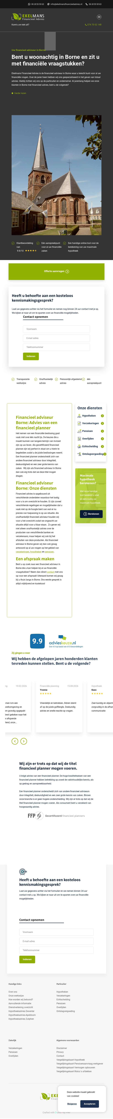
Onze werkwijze (16, 995)
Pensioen (61, 1003)
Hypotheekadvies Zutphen (21, 1019)
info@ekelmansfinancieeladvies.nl (66, 4)
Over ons (13, 992)
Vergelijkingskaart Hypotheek (71, 1059)
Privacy (60, 1052)
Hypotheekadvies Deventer (21, 1011)
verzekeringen (22, 551)
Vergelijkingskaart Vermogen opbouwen (76, 1067)
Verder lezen (20, 93)
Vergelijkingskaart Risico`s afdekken (74, 1071)
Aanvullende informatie (20, 1003)
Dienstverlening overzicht (21, 1007)
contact (50, 572)
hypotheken (35, 551)
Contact (60, 1056)
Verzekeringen (63, 995)
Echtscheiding (63, 999)
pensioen (49, 551)
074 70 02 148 (94, 24)
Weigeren (72, 1104)
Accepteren (89, 1104)
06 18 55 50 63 (37, 4)
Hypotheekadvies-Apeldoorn (22, 1015)
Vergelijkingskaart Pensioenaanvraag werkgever (80, 1063)
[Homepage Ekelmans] (33, 17)
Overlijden (61, 1007)
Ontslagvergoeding (66, 1011)
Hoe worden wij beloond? (21, 999)
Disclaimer (62, 1048)
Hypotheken (62, 992)
